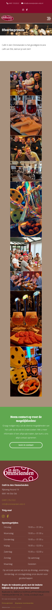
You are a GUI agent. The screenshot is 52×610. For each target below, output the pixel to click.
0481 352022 (13, 3)
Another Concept (16, 607)
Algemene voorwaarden (24, 603)
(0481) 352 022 (9, 500)
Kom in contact (26, 445)
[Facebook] (27, 9)
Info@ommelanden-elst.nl (13, 504)
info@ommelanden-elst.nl (33, 3)
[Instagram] (23, 9)
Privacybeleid (7, 603)
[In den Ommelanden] (7, 17)
